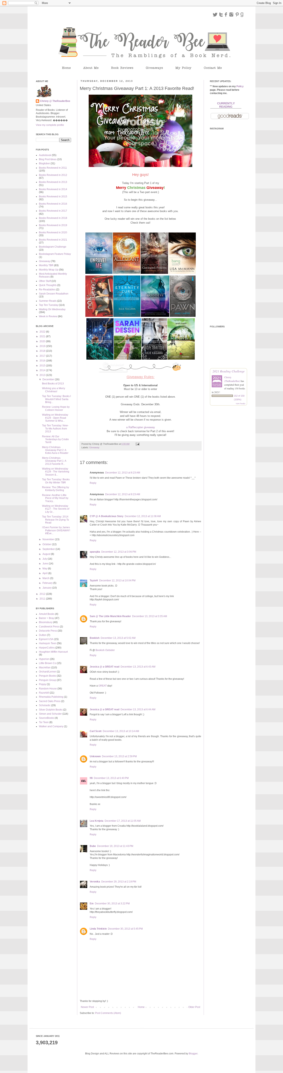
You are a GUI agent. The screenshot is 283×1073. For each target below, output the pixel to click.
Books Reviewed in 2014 (53, 189)
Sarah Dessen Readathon (53, 293)
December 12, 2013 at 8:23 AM (122, 472)
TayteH (94, 580)
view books (240, 403)
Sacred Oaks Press (49, 701)
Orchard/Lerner (47, 671)
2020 (43, 341)
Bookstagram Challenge (52, 246)
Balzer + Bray (46, 618)
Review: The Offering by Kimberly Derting (55, 489)
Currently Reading (226, 105)
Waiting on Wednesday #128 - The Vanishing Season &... (55, 471)
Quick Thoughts (48, 285)
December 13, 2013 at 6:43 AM (138, 666)
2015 (43, 365)
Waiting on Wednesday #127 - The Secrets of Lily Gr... (55, 508)
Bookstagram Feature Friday (55, 254)
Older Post (194, 1007)
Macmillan (45, 667)
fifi (91, 778)
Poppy (42, 684)
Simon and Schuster (50, 713)
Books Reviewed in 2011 (53, 167)
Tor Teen (44, 722)
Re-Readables (47, 289)
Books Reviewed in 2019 (53, 225)
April (45, 573)
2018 (43, 350)
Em (92, 903)
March (46, 578)
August (46, 554)
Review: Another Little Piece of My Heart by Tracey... (55, 498)
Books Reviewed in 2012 (53, 175)
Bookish (94, 638)
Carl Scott (96, 731)
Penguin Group (47, 680)
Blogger (193, 1053)
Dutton (42, 635)
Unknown (95, 756)
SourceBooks (46, 718)
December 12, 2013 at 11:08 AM (143, 516)
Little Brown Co (47, 663)
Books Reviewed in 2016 (53, 203)
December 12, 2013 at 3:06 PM (118, 551)
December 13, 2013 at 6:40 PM (111, 778)
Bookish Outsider (105, 650)
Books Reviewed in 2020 (53, 232)
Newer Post (87, 1007)
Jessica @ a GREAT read (104, 666)
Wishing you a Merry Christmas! (53, 390)
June (45, 563)
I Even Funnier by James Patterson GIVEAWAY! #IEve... (56, 530)
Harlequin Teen (47, 643)
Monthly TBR (46, 265)
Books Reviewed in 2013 (53, 182)
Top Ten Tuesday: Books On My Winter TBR (56, 481)
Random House (48, 688)
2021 (43, 336)
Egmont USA (46, 639)
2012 (43, 594)
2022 (43, 331)
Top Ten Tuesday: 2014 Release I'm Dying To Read (55, 519)
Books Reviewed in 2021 (53, 239)
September (49, 549)
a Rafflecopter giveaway (140, 427)
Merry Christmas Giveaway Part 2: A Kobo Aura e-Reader (55, 450)
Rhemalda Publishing (51, 696)
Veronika (95, 881)
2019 (43, 346)
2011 (43, 598)
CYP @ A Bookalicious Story (106, 516)
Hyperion (44, 659)
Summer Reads (48, 300)
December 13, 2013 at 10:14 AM (121, 731)
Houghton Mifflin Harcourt (53, 651)
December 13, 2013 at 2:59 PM (119, 756)
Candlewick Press (49, 626)
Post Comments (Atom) (108, 1013)
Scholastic (45, 705)
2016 (43, 360)
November (48, 539)
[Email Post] (137, 444)
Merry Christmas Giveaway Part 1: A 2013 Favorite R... (54, 461)
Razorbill (44, 692)
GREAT (102, 685)
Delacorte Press (48, 630)
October (47, 544)
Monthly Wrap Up (48, 269)
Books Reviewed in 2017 (53, 210)
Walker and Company (51, 726)
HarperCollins (47, 647)
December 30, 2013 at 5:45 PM (125, 928)
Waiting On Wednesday (52, 309)
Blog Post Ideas (48, 159)
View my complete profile (50, 125)
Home (141, 1007)
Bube (93, 846)
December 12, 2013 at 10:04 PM (117, 580)
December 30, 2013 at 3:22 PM (112, 903)
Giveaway (94, 447)
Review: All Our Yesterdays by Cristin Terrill (55, 439)
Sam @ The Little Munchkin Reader (110, 616)
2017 (43, 355)
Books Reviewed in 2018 (53, 218)
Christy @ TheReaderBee (55, 101)
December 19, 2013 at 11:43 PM (115, 846)
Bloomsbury (45, 622)
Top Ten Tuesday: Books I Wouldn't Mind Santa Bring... (56, 399)
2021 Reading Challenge (229, 371)
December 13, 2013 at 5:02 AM (118, 638)
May (45, 568)
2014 (43, 370)
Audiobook (45, 155)
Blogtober (44, 163)
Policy (240, 86)
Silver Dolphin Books (51, 709)
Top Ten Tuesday (48, 305)
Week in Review (48, 316)
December (48, 379)
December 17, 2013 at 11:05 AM (123, 820)
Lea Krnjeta (96, 820)
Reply (93, 483)
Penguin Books (47, 675)
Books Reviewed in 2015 (53, 196)
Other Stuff (45, 281)
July (45, 558)
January (47, 587)
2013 (43, 375)
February (47, 583)
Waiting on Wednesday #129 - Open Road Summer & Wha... (55, 417)
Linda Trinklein (98, 928)
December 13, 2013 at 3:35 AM (149, 616)
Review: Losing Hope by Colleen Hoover (56, 408)
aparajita (95, 551)
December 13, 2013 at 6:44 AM (138, 709)
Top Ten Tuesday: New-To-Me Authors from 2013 (55, 428)
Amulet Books (46, 614)
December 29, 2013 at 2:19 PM (118, 881)
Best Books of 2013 (53, 383)
